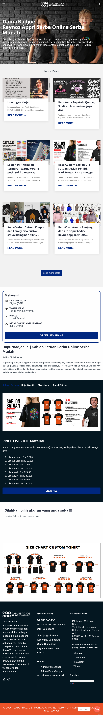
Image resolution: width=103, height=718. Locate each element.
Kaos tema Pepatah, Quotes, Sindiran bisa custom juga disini (76, 106)
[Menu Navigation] (4, 4)
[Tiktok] (8, 679)
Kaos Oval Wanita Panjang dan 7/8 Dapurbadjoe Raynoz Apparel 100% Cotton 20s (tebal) (75, 231)
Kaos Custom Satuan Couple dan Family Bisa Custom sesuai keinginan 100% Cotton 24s (25, 231)
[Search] (98, 4)
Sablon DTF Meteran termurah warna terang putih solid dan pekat (23, 168)
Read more (15, 115)
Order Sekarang (51, 335)
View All (51, 490)
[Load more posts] (51, 273)
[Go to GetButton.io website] (97, 714)
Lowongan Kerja (18, 102)
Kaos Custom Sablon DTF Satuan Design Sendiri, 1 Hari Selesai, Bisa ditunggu (75, 168)
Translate (85, 684)
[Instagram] (4, 679)
